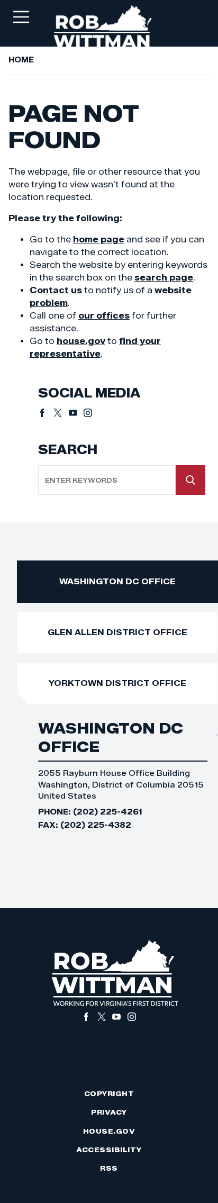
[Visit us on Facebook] (45, 413)
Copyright (109, 1094)
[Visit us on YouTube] (76, 413)
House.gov (109, 1131)
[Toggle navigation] (21, 17)
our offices (104, 316)
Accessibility (109, 1150)
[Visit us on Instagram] (88, 413)
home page (98, 239)
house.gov (81, 341)
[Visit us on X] (61, 413)
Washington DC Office (117, 581)
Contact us (56, 290)
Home (21, 60)
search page (163, 278)
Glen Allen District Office (117, 632)
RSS (109, 1168)
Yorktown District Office (117, 683)
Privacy (109, 1112)
